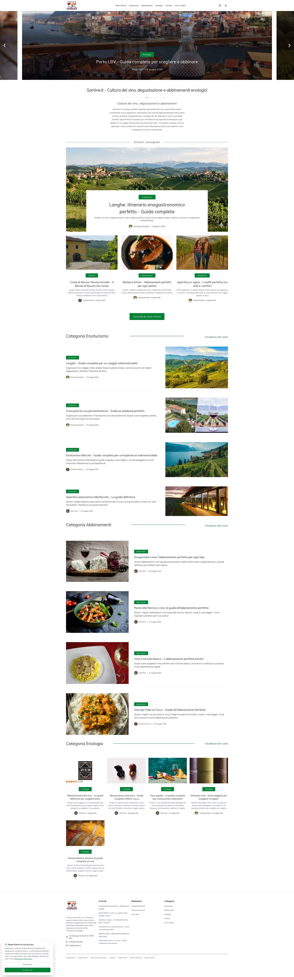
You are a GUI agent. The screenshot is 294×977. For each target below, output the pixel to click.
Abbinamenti (147, 5)
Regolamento (70, 958)
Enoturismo (134, 5)
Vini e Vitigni (180, 5)
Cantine (168, 5)
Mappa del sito (149, 958)
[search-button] (220, 5)
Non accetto (27, 964)
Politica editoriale (136, 958)
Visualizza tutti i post (216, 336)
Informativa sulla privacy (98, 958)
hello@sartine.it (75, 945)
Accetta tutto (28, 970)
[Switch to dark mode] (226, 5)
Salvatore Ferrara (138, 910)
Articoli (102, 901)
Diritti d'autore (83, 958)
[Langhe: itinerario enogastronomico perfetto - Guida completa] (147, 189)
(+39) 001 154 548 (76, 942)
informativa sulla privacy (23, 959)
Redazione (136, 901)
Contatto (112, 958)
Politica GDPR (122, 958)
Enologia (159, 5)
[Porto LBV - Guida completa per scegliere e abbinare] (147, 45)
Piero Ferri (135, 914)
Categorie (169, 901)
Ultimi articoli (120, 5)
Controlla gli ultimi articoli (147, 316)
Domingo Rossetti (138, 906)
